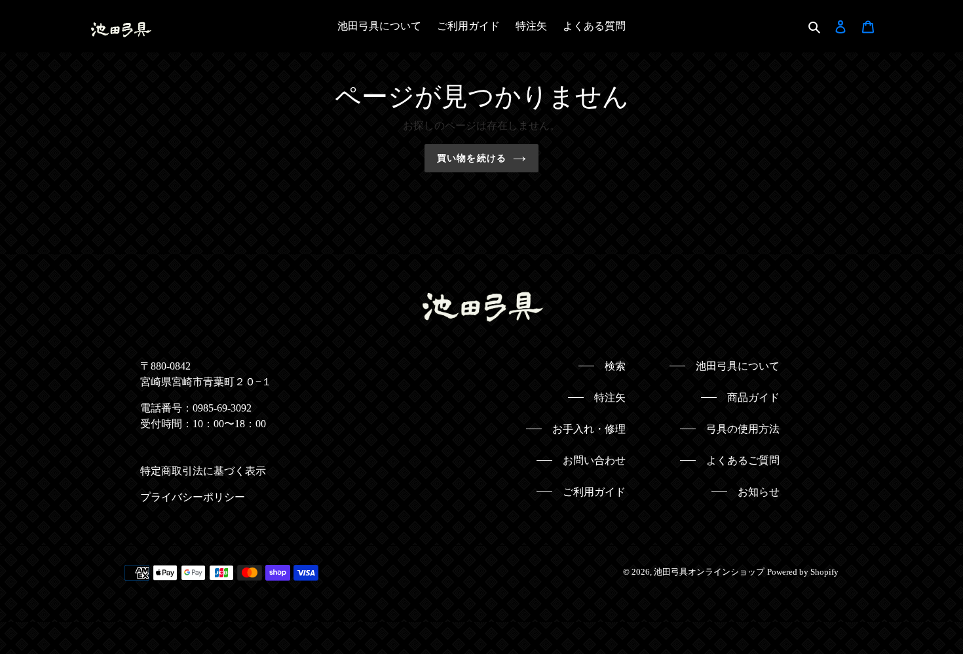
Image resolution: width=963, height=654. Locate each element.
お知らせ (759, 491)
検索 (615, 366)
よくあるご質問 (743, 460)
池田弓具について (738, 366)
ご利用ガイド (594, 491)
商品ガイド (753, 397)
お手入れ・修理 (589, 428)
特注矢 (610, 397)
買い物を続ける (471, 158)
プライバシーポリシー (192, 497)
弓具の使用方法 (743, 428)
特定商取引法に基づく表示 (203, 470)
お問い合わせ (594, 460)
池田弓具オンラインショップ (709, 572)
